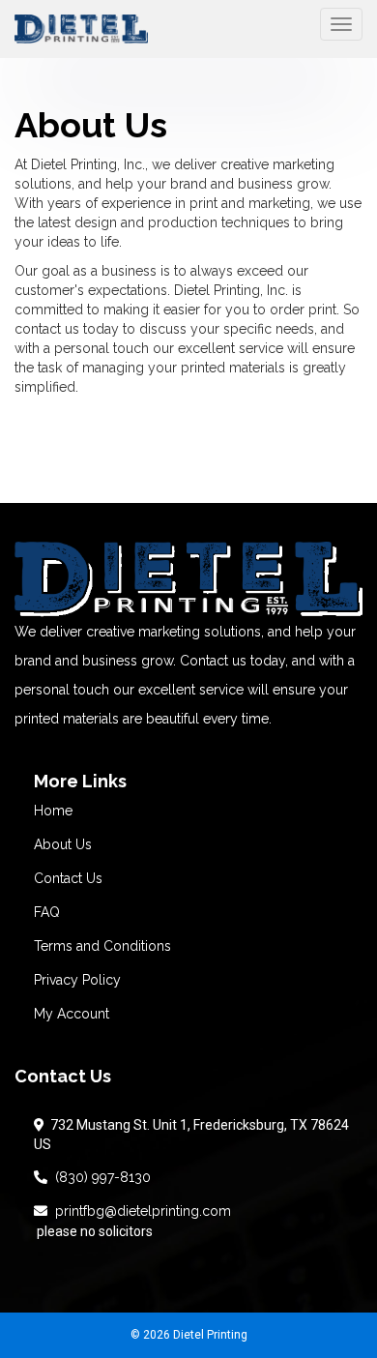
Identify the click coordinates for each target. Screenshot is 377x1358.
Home (53, 810)
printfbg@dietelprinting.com (139, 1211)
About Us (63, 844)
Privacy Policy (77, 980)
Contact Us (68, 878)
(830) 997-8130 (99, 1177)
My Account (71, 1013)
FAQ (47, 912)
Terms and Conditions (102, 946)
